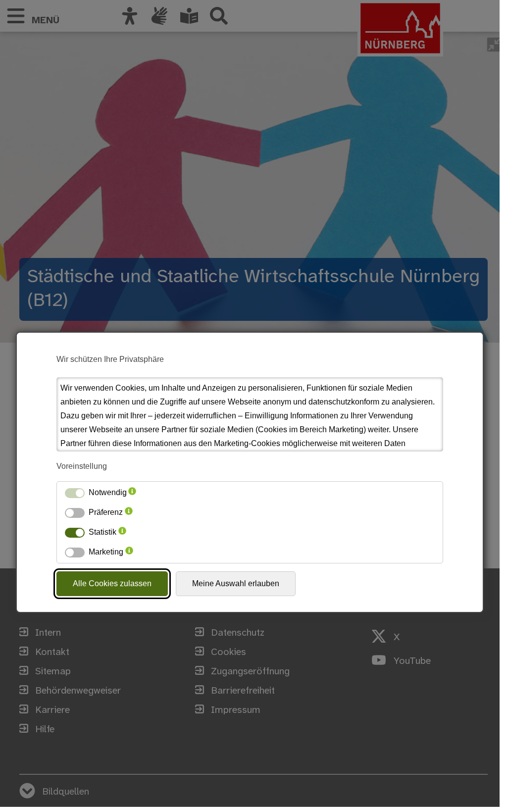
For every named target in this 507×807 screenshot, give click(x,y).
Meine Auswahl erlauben (235, 583)
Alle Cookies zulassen (112, 583)
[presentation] (132, 493)
